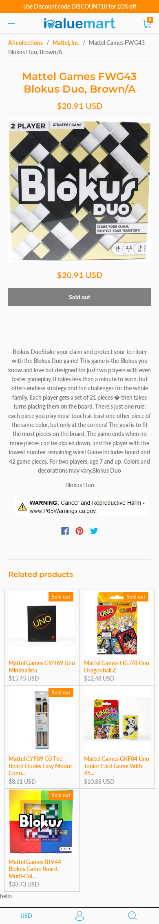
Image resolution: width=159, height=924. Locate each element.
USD (26, 915)
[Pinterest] (79, 531)
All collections (25, 42)
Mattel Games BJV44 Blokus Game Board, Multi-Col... (35, 869)
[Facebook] (65, 531)
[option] (79, 190)
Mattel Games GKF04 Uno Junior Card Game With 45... (116, 765)
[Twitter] (94, 531)
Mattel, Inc (66, 42)
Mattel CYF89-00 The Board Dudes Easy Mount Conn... (40, 765)
